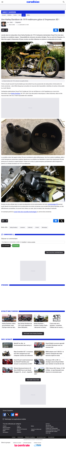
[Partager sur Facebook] (56, 29)
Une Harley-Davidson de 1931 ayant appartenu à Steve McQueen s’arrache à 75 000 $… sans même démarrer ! (25, 325)
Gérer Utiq (48, 433)
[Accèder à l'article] (9, 318)
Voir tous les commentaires (54, 252)
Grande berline (6, 429)
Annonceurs (20, 437)
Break (4, 430)
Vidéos (28, 15)
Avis (20, 15)
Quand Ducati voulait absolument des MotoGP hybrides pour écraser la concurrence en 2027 (23, 362)
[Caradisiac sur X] (8, 415)
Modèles (10, 15)
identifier (24, 242)
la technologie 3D (53, 204)
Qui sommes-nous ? (41, 437)
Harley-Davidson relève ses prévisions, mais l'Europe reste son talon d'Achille (9, 325)
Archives (48, 423)
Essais (15, 15)
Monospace (5, 432)
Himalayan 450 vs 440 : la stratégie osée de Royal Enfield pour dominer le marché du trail (55, 362)
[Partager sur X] (62, 29)
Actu (24, 15)
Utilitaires (19, 432)
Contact (13, 437)
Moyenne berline (6, 427)
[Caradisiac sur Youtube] (16, 415)
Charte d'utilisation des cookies (53, 430)
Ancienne (22, 227)
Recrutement (51, 437)
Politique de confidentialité (52, 428)
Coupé (18, 426)
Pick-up (18, 430)
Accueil (4, 15)
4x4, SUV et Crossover (22, 429)
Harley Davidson (9, 12)
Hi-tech (37, 227)
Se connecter (6, 245)
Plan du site (48, 425)
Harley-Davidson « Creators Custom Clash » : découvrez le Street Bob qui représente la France (41, 325)
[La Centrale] (22, 446)
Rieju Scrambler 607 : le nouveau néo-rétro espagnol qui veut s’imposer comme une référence (23, 353)
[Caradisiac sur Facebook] (4, 415)
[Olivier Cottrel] (3, 26)
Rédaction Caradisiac (30, 437)
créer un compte (31, 242)
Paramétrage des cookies (51, 431)
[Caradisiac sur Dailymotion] (12, 415)
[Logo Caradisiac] (33, 3)
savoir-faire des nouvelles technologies (25, 212)
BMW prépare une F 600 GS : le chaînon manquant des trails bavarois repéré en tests (55, 353)
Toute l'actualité (6, 339)
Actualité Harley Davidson (9, 311)
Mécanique (44, 227)
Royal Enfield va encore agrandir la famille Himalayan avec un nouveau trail (55, 345)
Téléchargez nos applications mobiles (15, 419)
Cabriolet (19, 427)
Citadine (5, 426)
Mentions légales (50, 426)
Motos (32, 426)
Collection (30, 227)
